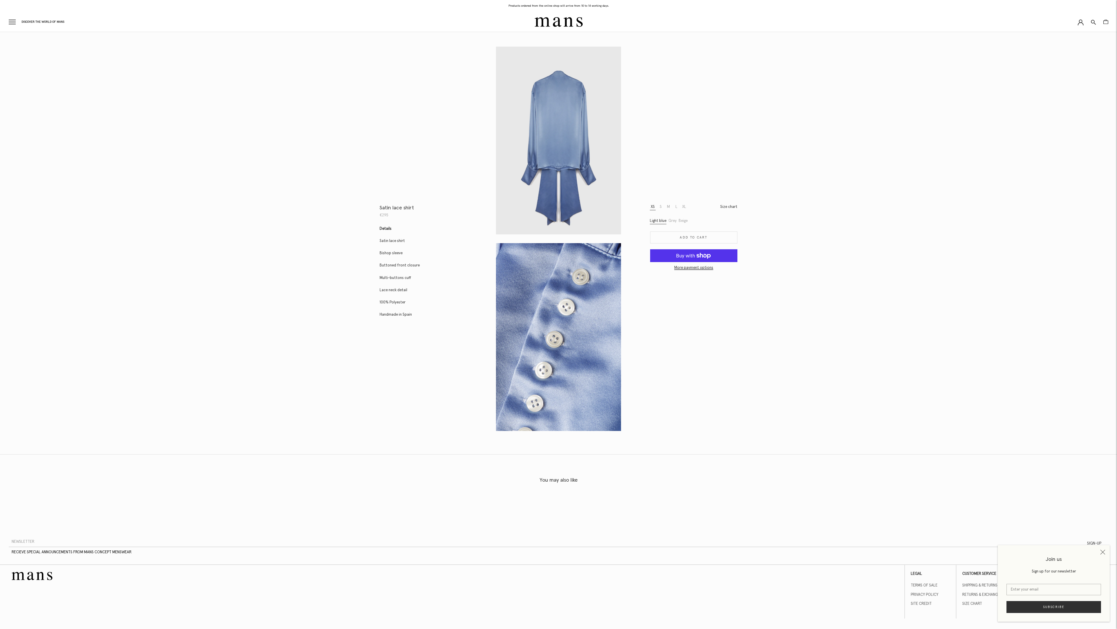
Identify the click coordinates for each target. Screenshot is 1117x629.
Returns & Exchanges (982, 595)
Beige (683, 221)
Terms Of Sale (924, 585)
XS (653, 207)
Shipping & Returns (979, 585)
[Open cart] (1105, 22)
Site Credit (921, 604)
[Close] (1102, 552)
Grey (672, 221)
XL (684, 207)
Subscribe (1054, 607)
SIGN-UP (1094, 543)
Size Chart (972, 604)
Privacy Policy (924, 595)
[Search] (1093, 22)
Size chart (728, 207)
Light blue (658, 221)
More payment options (693, 268)
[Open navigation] (12, 22)
